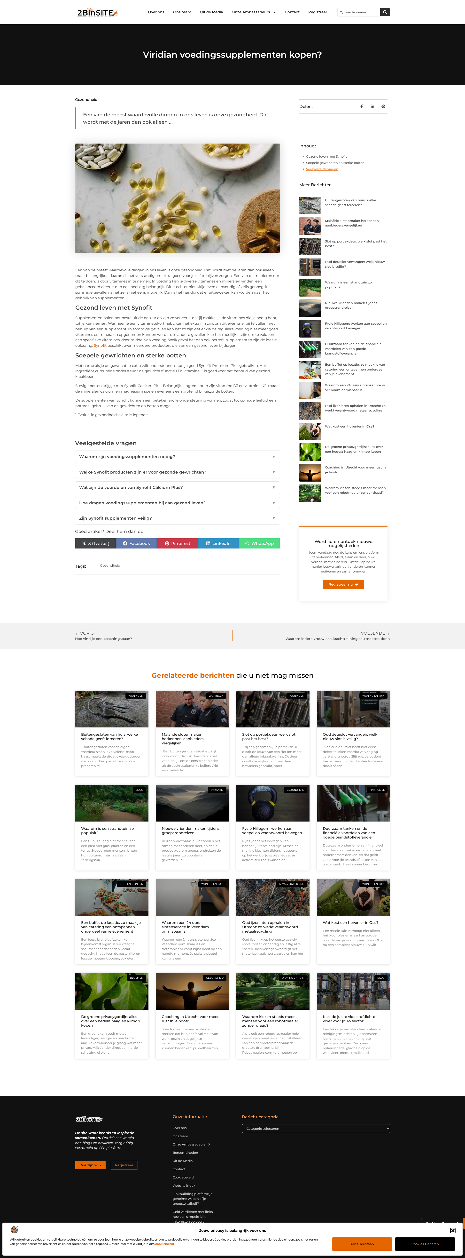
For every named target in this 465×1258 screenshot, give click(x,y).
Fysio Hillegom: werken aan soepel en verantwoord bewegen (272, 830)
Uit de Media (211, 12)
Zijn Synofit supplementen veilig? (177, 518)
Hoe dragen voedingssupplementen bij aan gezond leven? (177, 502)
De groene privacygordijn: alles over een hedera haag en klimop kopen (110, 1021)
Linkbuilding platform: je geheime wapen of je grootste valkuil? (192, 1198)
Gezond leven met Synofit (326, 156)
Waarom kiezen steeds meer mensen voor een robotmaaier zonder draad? (270, 1021)
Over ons (156, 12)
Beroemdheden (185, 1152)
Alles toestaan (362, 1244)
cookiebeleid (164, 1244)
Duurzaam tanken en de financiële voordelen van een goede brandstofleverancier (353, 348)
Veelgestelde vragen (322, 169)
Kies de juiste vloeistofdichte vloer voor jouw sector (349, 1018)
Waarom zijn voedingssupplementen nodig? (177, 456)
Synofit (100, 345)
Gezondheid (86, 99)
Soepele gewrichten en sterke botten (335, 163)
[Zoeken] (385, 12)
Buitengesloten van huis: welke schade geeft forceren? (109, 736)
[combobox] (359, 12)
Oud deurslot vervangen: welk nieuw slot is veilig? (350, 736)
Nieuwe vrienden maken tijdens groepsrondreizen (191, 830)
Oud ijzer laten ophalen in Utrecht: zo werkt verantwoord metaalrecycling (270, 927)
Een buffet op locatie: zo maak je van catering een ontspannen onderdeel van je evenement (355, 369)
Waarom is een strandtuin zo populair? (107, 830)
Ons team (182, 12)
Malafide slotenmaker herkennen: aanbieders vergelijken (183, 738)
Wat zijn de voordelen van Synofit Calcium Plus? (177, 487)
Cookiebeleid (183, 1177)
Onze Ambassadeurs (251, 12)
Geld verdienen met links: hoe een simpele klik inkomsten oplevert (193, 1216)
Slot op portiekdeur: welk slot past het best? (268, 736)
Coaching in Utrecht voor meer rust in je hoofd (190, 1018)
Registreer (317, 12)
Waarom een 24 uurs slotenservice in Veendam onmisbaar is (185, 927)
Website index (184, 1185)
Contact (292, 12)
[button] (452, 1230)
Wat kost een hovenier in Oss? (349, 426)
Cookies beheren (425, 1244)
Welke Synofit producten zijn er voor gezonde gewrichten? (177, 472)
